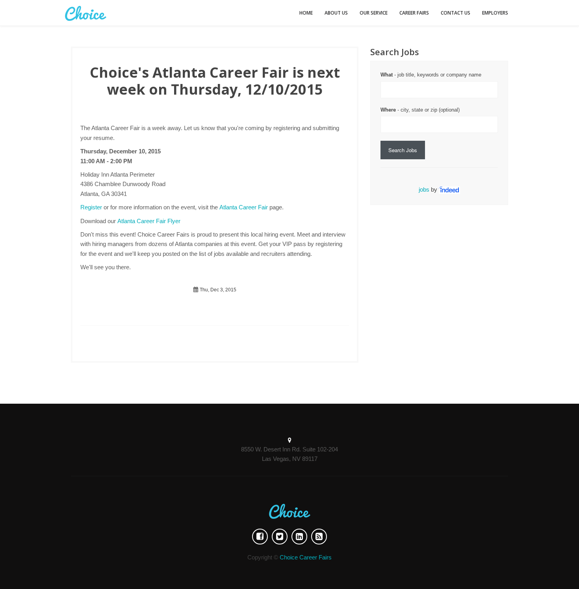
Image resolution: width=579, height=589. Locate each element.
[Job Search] (449, 189)
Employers (495, 12)
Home (306, 12)
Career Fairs (414, 12)
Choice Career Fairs (306, 557)
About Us (336, 12)
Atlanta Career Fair (243, 207)
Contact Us (455, 12)
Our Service (374, 12)
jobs (424, 189)
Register (91, 207)
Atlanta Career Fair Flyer (148, 221)
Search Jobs (402, 150)
